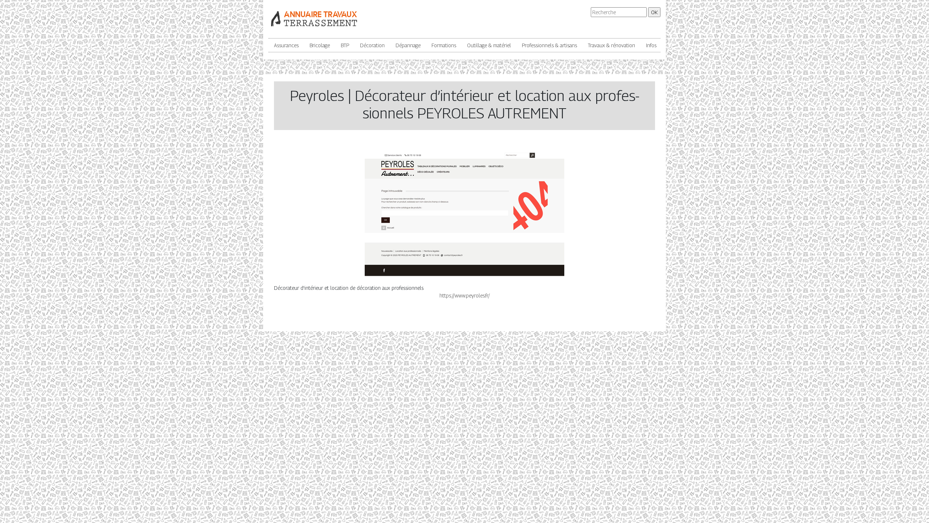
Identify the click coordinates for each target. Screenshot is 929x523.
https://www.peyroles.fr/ (464, 295)
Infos (651, 45)
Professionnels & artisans (549, 45)
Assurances (286, 45)
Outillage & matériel (489, 45)
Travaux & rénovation (611, 45)
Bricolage (320, 45)
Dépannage (408, 45)
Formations (443, 45)
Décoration (372, 45)
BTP (345, 45)
